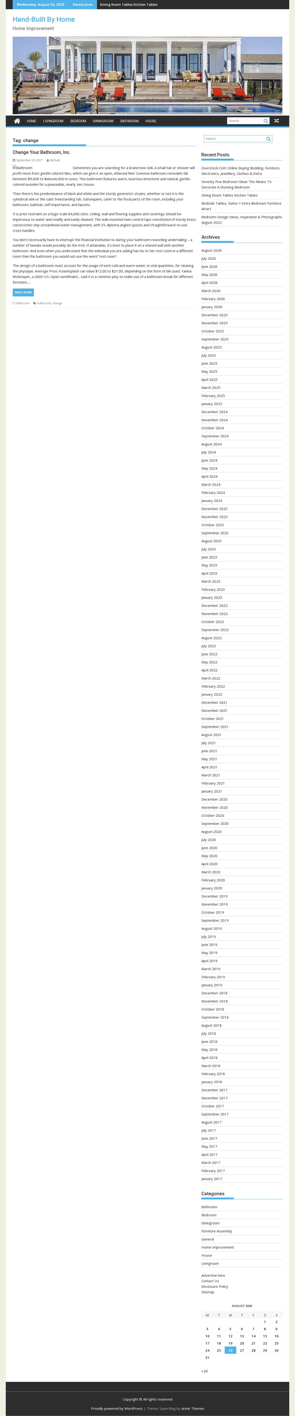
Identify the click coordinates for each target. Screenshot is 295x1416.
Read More (23, 292)
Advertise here (213, 1275)
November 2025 (214, 323)
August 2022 (211, 637)
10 (207, 1336)
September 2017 (215, 1114)
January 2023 (211, 597)
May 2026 (209, 274)
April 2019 (209, 960)
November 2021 (214, 710)
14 (253, 1336)
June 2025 (209, 363)
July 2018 (208, 1033)
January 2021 (211, 791)
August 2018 (211, 1025)
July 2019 (208, 936)
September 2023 (215, 533)
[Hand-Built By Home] (147, 112)
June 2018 (209, 1041)
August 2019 (211, 928)
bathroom (44, 303)
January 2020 (211, 888)
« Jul (204, 1370)
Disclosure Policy (214, 1286)
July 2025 (208, 355)
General (207, 1239)
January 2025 (211, 403)
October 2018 (212, 1009)
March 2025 (210, 387)
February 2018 (213, 1073)
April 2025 (209, 379)
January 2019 (211, 985)
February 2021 (213, 783)
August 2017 (211, 1122)
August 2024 (211, 444)
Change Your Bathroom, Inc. (42, 152)
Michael (55, 160)
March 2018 (210, 1065)
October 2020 (212, 815)
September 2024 (215, 436)
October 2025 (212, 331)
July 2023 (208, 549)
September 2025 (215, 339)
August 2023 (211, 541)
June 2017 (209, 1138)
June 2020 (209, 847)
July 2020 (208, 839)
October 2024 (212, 428)
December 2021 (214, 702)
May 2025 (209, 371)
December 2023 (214, 508)
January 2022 (211, 694)
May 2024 (209, 468)
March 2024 (210, 484)
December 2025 (214, 315)
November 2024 (214, 419)
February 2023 (213, 589)
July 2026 (208, 258)
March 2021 (210, 775)
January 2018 (211, 1081)
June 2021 (209, 750)
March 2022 (210, 678)
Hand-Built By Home (44, 19)
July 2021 (208, 742)
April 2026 (209, 282)
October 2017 (212, 1106)
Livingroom (53, 121)
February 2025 (213, 395)
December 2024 (214, 411)
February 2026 (213, 298)
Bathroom (130, 121)
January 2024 (211, 500)
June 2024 (209, 460)
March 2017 (210, 1162)
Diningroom (103, 121)
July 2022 (208, 646)
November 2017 (214, 1098)
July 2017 (208, 1130)
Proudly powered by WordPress (117, 1408)
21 (253, 1343)
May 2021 (209, 759)
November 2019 (214, 904)
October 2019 (212, 912)
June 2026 (209, 266)
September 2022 (215, 629)
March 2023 (210, 581)
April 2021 (209, 767)
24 (207, 1350)
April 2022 (209, 670)
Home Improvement (217, 1247)
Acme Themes (192, 1408)
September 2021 (215, 726)
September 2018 (215, 1017)
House (151, 121)
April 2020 (209, 864)
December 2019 (214, 896)
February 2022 (213, 686)
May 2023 (209, 565)
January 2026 (211, 306)
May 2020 (209, 855)
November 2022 (214, 613)
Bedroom (78, 121)
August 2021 (211, 734)
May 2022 (209, 662)
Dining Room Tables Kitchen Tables (128, 4)
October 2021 (212, 718)
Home (31, 121)
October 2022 (212, 621)
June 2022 (209, 654)
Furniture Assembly (216, 1231)
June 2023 (209, 557)
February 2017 (213, 1170)
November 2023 (214, 516)
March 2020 (210, 872)
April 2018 (209, 1057)
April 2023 (209, 573)
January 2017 (211, 1178)
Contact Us (210, 1281)
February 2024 (213, 492)
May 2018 (209, 1049)
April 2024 (209, 476)
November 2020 (214, 807)
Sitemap (207, 1292)
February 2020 (213, 880)
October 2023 (212, 524)
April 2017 (209, 1154)
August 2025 (211, 347)
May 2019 (209, 952)
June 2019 (209, 944)
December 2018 (214, 993)
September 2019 (215, 920)
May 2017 (209, 1146)
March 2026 (210, 290)
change (57, 303)
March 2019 (210, 968)
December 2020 (214, 799)
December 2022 (214, 605)
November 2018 (214, 1001)
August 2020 (211, 831)
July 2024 (208, 452)
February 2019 (213, 977)
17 (207, 1343)
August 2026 (211, 250)
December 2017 (214, 1090)
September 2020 (215, 823)
